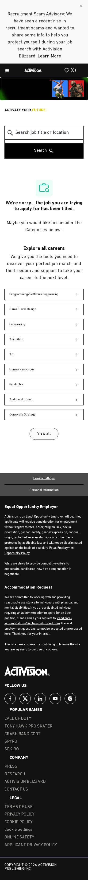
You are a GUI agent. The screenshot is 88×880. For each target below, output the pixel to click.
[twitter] (25, 698)
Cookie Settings (44, 478)
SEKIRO (11, 749)
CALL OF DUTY (17, 719)
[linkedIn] (40, 698)
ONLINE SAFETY (19, 837)
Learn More (49, 56)
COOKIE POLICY (18, 822)
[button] (44, 434)
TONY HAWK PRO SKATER (28, 726)
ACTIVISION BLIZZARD (25, 782)
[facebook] (10, 698)
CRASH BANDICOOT (22, 734)
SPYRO (10, 742)
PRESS (10, 767)
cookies (51, 649)
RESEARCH (14, 774)
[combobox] (44, 133)
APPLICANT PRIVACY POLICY (30, 845)
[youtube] (55, 698)
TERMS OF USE (18, 807)
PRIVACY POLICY (19, 815)
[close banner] (81, 6)
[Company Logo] (33, 70)
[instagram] (70, 698)
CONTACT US (16, 790)
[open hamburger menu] (7, 70)
